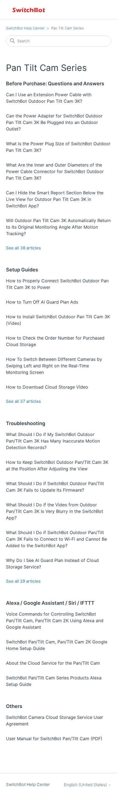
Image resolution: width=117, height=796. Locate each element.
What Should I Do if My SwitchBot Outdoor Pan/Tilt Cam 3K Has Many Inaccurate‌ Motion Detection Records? (53, 441)
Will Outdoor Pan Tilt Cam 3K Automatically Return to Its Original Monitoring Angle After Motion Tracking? (58, 227)
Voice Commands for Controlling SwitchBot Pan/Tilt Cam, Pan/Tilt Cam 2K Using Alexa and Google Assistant (54, 620)
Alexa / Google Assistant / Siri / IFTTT (50, 603)
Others (14, 706)
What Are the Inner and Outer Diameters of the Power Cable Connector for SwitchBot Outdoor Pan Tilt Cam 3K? (55, 171)
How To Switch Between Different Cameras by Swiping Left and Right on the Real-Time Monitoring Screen (54, 365)
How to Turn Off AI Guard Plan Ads (42, 302)
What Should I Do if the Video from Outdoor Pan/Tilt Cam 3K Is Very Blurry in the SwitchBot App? (54, 511)
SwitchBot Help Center (25, 28)
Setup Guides (22, 270)
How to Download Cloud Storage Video (47, 387)
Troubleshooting (25, 423)
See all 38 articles (23, 247)
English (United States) (86, 784)
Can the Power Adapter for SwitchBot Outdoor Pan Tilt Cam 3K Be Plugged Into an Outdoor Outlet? (54, 122)
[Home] (29, 10)
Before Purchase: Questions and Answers (55, 83)
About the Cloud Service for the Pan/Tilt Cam (53, 663)
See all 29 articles (23, 581)
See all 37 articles (23, 401)
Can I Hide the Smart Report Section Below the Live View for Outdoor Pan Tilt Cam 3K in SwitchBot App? (54, 199)
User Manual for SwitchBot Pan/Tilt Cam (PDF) (54, 738)
